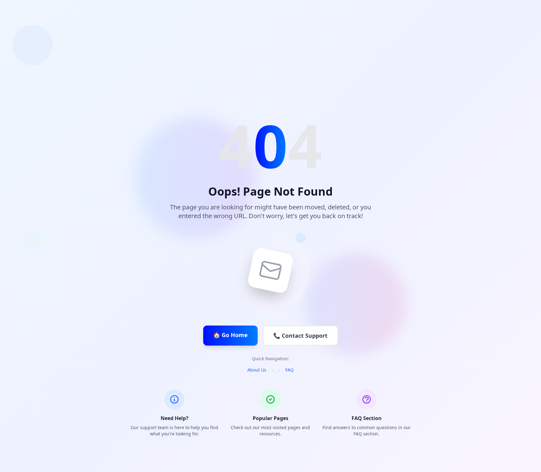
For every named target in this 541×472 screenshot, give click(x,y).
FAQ (289, 370)
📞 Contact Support (300, 335)
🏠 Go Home (230, 335)
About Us (256, 370)
